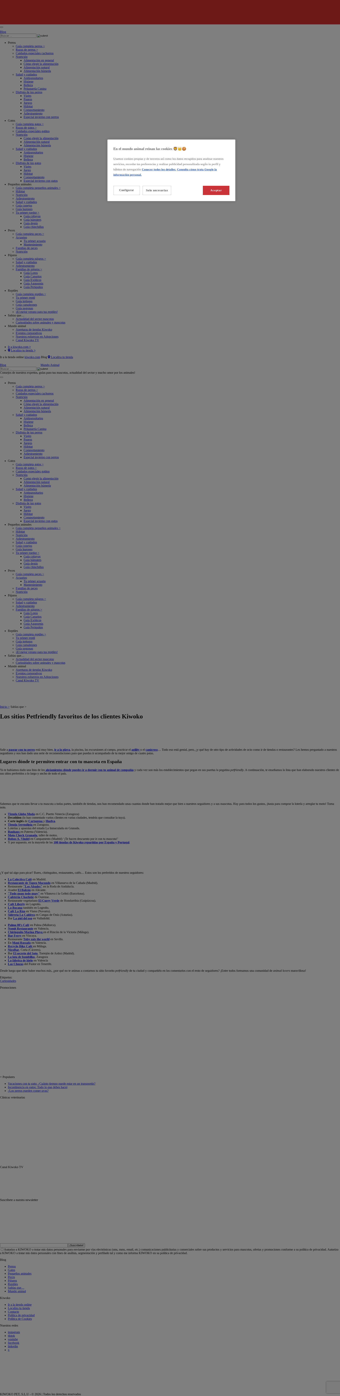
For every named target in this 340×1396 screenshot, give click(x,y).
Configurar (126, 190)
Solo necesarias (157, 190)
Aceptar (216, 190)
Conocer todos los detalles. (159, 169)
